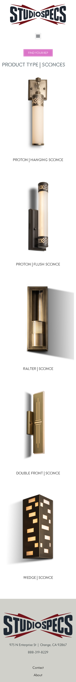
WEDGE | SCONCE (38, 578)
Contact (38, 667)
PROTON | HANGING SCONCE (38, 160)
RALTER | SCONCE (38, 369)
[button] (38, 36)
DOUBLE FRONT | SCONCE (38, 473)
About (38, 675)
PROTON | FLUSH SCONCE (38, 264)
